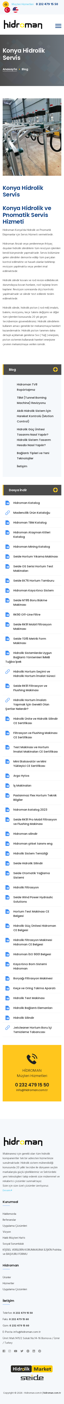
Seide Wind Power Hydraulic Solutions (33, 899)
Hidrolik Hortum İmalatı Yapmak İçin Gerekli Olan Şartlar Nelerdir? (27, 704)
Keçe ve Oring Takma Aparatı (34, 988)
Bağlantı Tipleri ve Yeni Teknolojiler (33, 455)
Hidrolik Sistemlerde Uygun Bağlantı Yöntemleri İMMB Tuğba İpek (28, 657)
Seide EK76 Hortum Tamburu (33, 581)
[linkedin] (34, 1351)
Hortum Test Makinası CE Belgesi (31, 913)
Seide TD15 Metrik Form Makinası (29, 641)
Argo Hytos (21, 776)
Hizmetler (8, 1283)
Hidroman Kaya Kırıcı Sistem (33, 590)
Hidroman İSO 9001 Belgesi (32, 954)
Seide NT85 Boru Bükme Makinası (30, 602)
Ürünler (7, 1277)
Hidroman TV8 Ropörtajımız (27, 387)
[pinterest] (39, 1351)
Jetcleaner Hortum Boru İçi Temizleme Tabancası (32, 1030)
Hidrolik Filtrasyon (26, 887)
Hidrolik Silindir (23, 1018)
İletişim (22, 466)
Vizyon (7, 1232)
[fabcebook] (4, 1351)
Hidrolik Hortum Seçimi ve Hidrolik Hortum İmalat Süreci (34, 674)
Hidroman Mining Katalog (31, 547)
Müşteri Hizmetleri (35, 4)
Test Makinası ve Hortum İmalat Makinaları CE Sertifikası (35, 749)
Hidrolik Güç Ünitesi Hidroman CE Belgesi (34, 928)
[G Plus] (27, 1351)
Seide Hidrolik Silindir (28, 863)
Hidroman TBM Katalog (30, 523)
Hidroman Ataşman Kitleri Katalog (31, 534)
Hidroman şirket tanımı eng (32, 844)
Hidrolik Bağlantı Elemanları (32, 1008)
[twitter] (21, 1351)
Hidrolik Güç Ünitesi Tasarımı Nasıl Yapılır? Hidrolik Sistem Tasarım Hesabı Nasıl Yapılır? (34, 437)
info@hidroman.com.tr (32, 1090)
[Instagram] (9, 1351)
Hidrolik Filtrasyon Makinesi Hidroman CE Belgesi (32, 942)
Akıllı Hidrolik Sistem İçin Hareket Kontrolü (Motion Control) (35, 416)
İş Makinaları (22, 786)
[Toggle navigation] (58, 26)
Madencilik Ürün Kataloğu (31, 513)
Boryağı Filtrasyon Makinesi (32, 978)
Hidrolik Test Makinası (29, 998)
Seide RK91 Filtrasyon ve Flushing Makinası (30, 688)
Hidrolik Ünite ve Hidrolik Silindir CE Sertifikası (35, 721)
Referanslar (9, 1220)
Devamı (7, 1191)
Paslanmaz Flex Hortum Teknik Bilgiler (35, 797)
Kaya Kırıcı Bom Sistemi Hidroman (30, 966)
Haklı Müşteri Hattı (14, 1238)
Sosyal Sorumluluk (13, 1244)
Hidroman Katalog (26, 503)
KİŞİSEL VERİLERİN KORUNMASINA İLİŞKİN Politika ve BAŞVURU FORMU (32, 1252)
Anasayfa (10, 69)
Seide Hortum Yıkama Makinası (35, 556)
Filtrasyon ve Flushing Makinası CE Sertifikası (35, 735)
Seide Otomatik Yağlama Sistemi (31, 875)
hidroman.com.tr (52, 1393)
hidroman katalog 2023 (30, 810)
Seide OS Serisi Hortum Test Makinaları (33, 568)
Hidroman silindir (25, 834)
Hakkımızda (9, 1214)
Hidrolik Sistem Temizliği (30, 853)
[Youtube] (15, 1351)
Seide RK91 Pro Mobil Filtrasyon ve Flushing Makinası (35, 821)
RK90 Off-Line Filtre (26, 615)
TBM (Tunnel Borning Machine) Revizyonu (31, 400)
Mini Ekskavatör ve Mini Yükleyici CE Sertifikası (29, 763)
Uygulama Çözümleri (15, 1226)
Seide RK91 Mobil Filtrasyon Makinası (32, 626)
